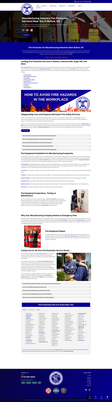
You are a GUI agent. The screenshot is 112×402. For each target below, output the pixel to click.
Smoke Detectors (24, 181)
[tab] (24, 309)
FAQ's (90, 383)
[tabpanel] (56, 329)
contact (66, 236)
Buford (23, 382)
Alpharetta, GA (29, 315)
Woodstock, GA (81, 340)
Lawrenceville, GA (56, 330)
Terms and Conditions (72, 400)
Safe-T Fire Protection (70, 52)
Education (89, 382)
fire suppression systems (45, 68)
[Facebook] (86, 389)
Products (89, 380)
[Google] (89, 389)
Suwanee (34, 382)
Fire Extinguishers (25, 164)
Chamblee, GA (29, 340)
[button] (47, 6)
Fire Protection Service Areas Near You (56, 305)
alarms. (70, 54)
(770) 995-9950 (28, 377)
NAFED (87, 123)
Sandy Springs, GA (82, 313)
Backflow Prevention (25, 183)
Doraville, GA (42, 332)
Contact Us (26, 34)
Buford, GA (28, 337)
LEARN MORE (25, 130)
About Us (89, 377)
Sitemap (52, 400)
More (39, 382)
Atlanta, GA (28, 318)
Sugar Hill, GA (81, 326)
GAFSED (83, 123)
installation (41, 277)
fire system (49, 275)
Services (89, 378)
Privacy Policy (64, 400)
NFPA (22, 125)
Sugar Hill (28, 382)
